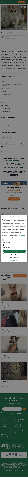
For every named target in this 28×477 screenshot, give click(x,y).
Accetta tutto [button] (14, 251)
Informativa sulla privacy (7, 237)
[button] (14, 257)
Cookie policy (21, 235)
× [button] (25, 216)
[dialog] (14, 238)
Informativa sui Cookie (14, 260)
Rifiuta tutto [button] (14, 254)
